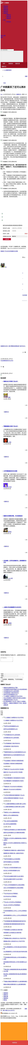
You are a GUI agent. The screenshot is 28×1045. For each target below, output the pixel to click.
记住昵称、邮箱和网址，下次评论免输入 (12, 679)
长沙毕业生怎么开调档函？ (10, 896)
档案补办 (5, 7)
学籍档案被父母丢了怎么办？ (10, 426)
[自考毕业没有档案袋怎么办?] (11, 726)
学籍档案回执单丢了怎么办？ (10, 699)
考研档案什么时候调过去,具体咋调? (12, 932)
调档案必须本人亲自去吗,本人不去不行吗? (14, 941)
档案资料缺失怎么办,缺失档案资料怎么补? (14, 755)
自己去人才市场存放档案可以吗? (11, 870)
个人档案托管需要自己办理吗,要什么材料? (14, 806)
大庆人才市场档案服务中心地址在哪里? (13, 887)
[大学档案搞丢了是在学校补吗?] (11, 743)
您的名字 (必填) (6, 228)
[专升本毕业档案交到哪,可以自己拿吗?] (13, 876)
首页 (4, 63)
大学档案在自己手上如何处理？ (11, 691)
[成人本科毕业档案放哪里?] (10, 821)
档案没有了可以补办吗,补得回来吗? (12, 789)
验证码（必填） (14, 233)
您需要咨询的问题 (7, 236)
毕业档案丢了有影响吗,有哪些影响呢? (13, 763)
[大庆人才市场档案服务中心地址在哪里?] (14, 884)
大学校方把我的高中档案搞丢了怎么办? (13, 798)
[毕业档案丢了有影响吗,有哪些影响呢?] (13, 760)
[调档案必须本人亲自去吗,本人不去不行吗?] (14, 938)
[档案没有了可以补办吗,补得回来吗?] (13, 786)
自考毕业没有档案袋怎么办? (10, 694)
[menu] (1, 1)
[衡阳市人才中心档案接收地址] (11, 812)
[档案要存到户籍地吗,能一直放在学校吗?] (14, 850)
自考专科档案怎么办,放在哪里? (11, 861)
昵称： (3, 674)
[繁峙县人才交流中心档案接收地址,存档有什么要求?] (15, 840)
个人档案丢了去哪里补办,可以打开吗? (13, 696)
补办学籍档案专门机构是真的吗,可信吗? (13, 780)
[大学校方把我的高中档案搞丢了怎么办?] (14, 795)
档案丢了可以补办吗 (6, 251)
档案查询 (10, 63)
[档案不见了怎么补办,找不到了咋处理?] (13, 769)
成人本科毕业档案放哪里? (10, 824)
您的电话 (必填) (6, 230)
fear (1, 94)
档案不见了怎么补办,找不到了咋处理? (13, 772)
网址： (2, 677)
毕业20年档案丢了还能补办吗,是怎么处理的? (14, 698)
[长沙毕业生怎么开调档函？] (10, 893)
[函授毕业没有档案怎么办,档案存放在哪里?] (14, 829)
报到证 (5, 1000)
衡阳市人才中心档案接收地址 (10, 815)
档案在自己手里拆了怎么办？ (10, 381)
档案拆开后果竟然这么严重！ (10, 687)
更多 (4, 20)
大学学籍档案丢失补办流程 (10, 471)
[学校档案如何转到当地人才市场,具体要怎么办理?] (15, 959)
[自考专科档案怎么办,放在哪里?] (11, 859)
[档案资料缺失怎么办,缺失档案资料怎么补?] (14, 752)
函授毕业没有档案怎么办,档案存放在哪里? (14, 832)
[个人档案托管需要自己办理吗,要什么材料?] (14, 803)
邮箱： (3, 675)
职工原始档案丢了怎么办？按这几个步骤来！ (14, 701)
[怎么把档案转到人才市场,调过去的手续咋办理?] (15, 948)
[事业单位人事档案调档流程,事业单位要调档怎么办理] (15, 971)
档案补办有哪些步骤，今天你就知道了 (13, 515)
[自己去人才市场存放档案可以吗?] (12, 867)
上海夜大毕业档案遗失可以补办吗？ (12, 607)
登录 (2, 35)
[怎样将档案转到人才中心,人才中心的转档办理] (15, 912)
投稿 (2, 37)
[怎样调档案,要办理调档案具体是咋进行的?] (14, 921)
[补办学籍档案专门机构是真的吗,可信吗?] (14, 778)
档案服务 (5, 13)
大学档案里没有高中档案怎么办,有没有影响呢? (15, 689)
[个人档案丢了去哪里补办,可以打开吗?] (13, 717)
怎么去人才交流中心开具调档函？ (12, 905)
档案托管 (5, 9)
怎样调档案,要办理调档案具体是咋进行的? (14, 924)
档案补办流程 (14, 251)
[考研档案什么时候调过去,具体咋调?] (13, 929)
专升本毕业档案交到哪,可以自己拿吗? (13, 879)
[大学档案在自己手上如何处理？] (12, 734)
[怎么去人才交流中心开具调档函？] (12, 902)
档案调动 (8, 18)
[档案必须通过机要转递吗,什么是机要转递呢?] (15, 981)
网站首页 (5, 6)
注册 (4, 35)
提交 (2, 681)
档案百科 (5, 11)
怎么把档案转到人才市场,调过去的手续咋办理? (15, 951)
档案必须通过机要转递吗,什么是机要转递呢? (14, 984)
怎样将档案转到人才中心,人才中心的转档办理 (15, 915)
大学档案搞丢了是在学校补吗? (11, 692)
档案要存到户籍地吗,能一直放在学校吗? (13, 853)
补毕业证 (8, 21)
